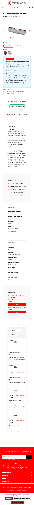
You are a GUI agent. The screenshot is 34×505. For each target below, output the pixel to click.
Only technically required (22, 499)
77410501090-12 (19, 347)
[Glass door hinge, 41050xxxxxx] (17, 30)
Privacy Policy (24, 459)
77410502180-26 (19, 420)
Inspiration (5, 475)
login (10, 65)
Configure (9, 499)
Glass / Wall (19, 46)
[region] (17, 30)
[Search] (16, 7)
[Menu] (2, 7)
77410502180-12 (19, 395)
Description (12, 114)
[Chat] (29, 7)
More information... (17, 495)
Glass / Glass (9, 46)
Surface (12, 335)
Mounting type (14, 330)
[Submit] (29, 457)
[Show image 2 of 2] (13, 37)
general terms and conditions (17, 469)
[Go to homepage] (17, 3)
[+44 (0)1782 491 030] (27, 7)
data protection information (13, 467)
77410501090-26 (19, 372)
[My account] (21, 7)
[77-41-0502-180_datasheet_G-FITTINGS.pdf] (17, 304)
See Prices (10, 59)
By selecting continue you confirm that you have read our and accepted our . (18, 467)
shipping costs (14, 487)
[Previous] (4, 30)
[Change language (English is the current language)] (32, 7)
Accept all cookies (17, 502)
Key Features (23, 114)
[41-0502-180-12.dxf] (17, 312)
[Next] (29, 30)
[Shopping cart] (24, 7)
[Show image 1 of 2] (10, 37)
